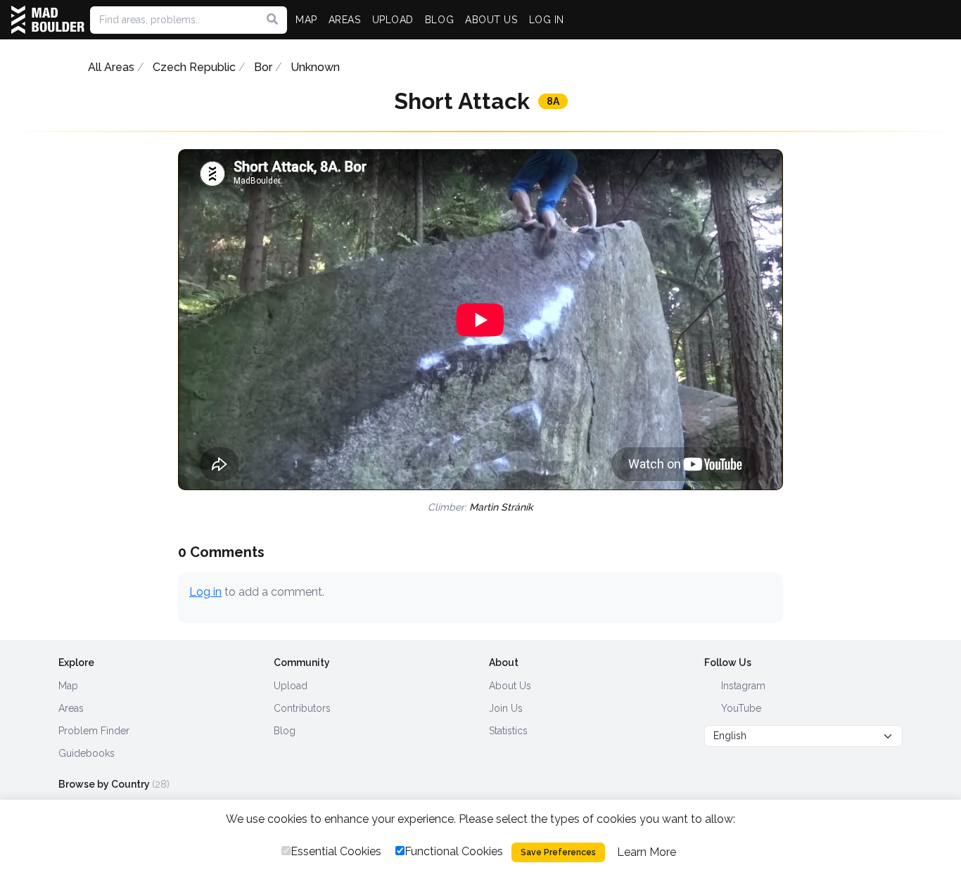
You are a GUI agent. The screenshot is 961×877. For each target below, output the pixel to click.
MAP (306, 19)
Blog (284, 730)
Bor (263, 67)
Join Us (506, 708)
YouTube (739, 708)
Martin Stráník (501, 507)
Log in (205, 591)
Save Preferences (558, 852)
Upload (290, 685)
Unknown (315, 67)
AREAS (345, 19)
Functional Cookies (454, 851)
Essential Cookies (336, 851)
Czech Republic (194, 67)
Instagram (741, 685)
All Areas (111, 67)
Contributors (302, 708)
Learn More (646, 852)
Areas (71, 708)
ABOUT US (491, 19)
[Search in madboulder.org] (272, 19)
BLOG (439, 19)
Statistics (508, 730)
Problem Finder (93, 730)
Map (68, 685)
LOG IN (546, 19)
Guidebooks (86, 753)
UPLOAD (393, 19)
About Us (510, 685)
